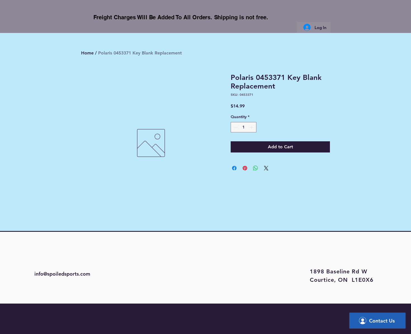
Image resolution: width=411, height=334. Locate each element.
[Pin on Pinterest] (245, 168)
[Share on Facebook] (234, 168)
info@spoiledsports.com (62, 274)
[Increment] (252, 127)
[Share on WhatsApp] (255, 168)
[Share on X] (266, 168)
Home (87, 53)
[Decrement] (235, 127)
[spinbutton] (243, 127)
